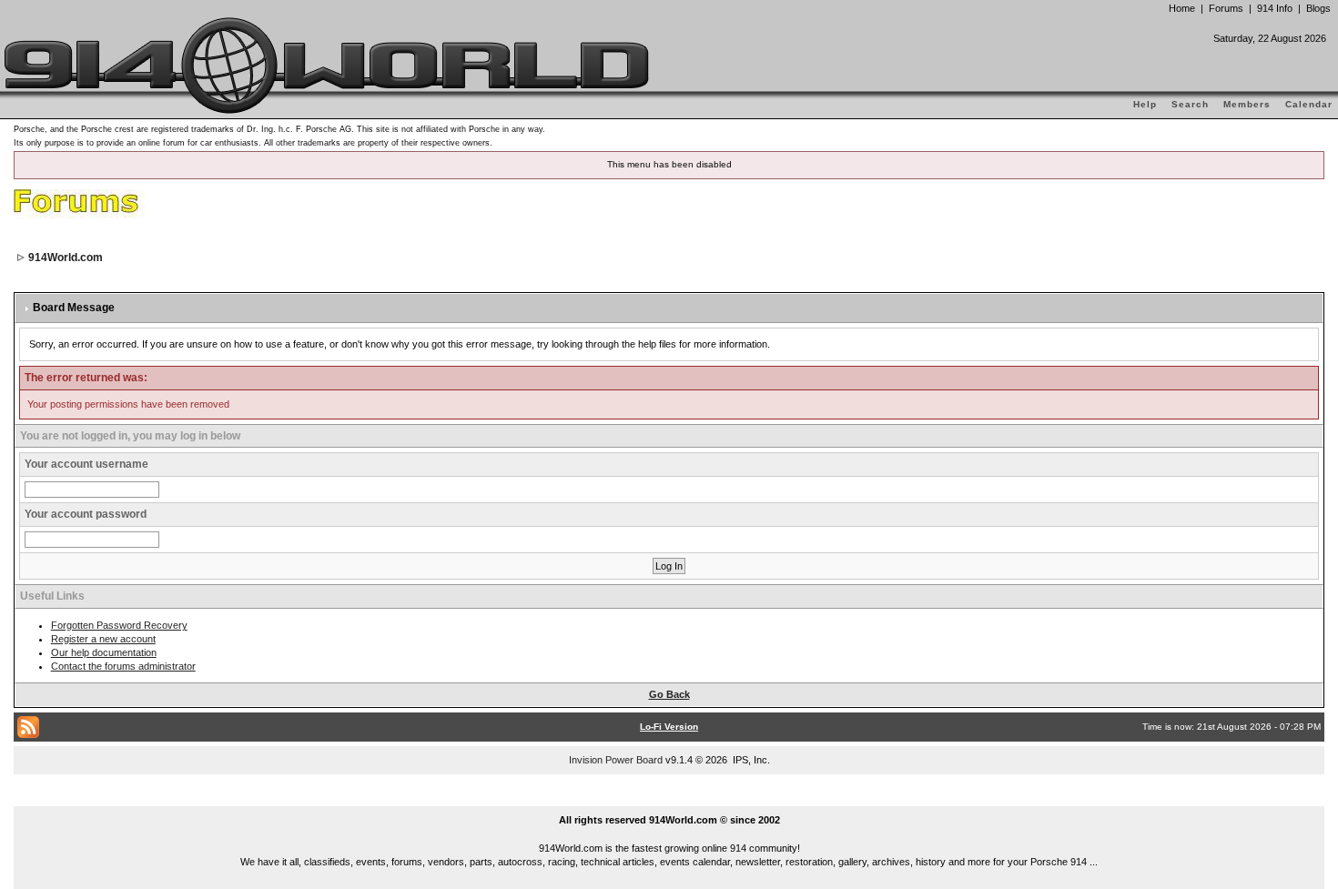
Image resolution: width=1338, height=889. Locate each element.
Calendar (1309, 104)
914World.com (65, 257)
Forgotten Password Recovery (119, 625)
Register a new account (103, 638)
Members (1247, 104)
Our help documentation (104, 652)
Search (1190, 104)
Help (1145, 104)
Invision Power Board (616, 759)
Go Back (669, 694)
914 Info (1274, 8)
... (669, 799)
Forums (1226, 8)
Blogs (1318, 8)
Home (1182, 8)
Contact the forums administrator (123, 666)
